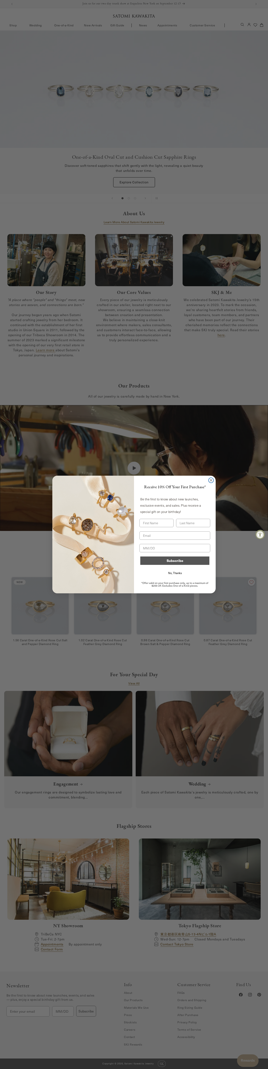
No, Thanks (175, 573)
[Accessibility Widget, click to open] (260, 534)
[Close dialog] (211, 480)
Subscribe (175, 560)
